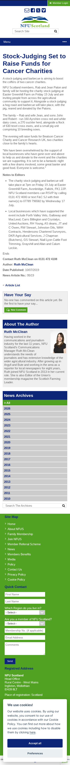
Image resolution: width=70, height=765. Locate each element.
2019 (7, 448)
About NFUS (16, 529)
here (32, 732)
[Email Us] (26, 10)
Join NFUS (15, 539)
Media (11, 559)
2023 (7, 425)
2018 (7, 453)
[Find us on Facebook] (33, 10)
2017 (7, 459)
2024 (7, 419)
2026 (7, 408)
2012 (7, 487)
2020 (7, 442)
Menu (7, 41)
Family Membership (20, 534)
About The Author (21, 324)
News (11, 549)
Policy (11, 564)
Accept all (35, 743)
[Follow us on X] (38, 10)
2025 (7, 414)
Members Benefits (19, 554)
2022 (7, 431)
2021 (7, 436)
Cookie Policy (16, 579)
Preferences (35, 753)
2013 (7, 481)
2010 (7, 498)
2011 (7, 493)
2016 (7, 464)
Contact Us (15, 569)
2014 (7, 476)
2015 (7, 470)
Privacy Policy (17, 574)
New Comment (18, 310)
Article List (12, 285)
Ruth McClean (23, 264)
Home (11, 524)
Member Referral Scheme (24, 544)
